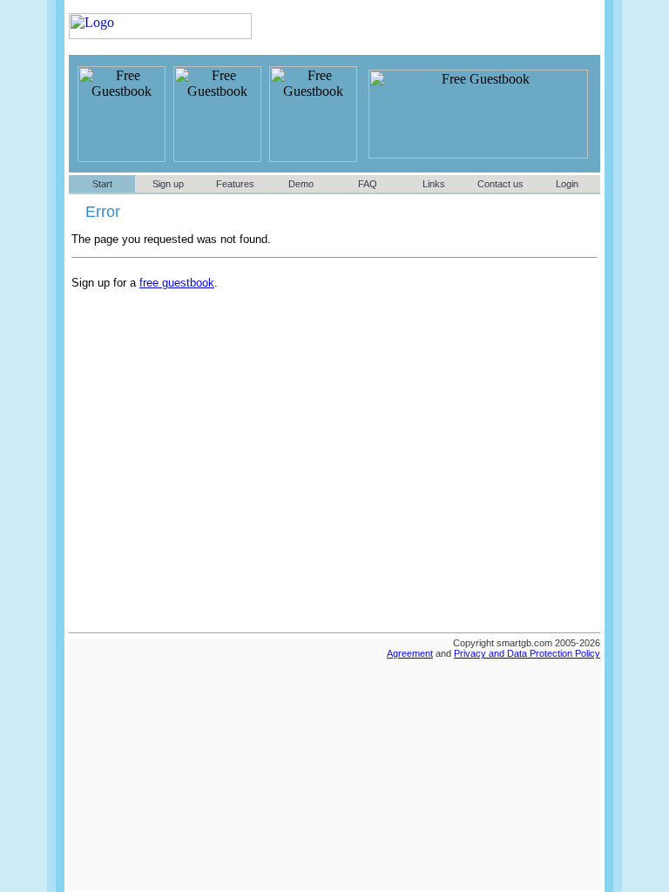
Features (235, 184)
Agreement (410, 653)
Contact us (500, 184)
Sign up (168, 184)
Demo (301, 184)
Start (102, 184)
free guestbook (176, 282)
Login (567, 184)
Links (433, 184)
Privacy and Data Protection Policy (527, 653)
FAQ (367, 184)
